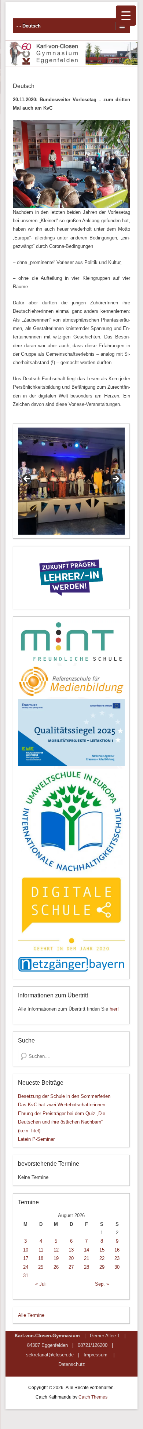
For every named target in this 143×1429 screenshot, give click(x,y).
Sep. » (102, 1284)
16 (117, 1250)
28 (86, 1267)
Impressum (95, 1354)
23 (117, 1258)
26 (56, 1267)
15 (101, 1250)
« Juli (41, 1284)
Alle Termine (31, 1315)
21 (86, 1258)
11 (40, 1250)
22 (101, 1258)
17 (25, 1258)
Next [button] (115, 479)
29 (101, 1267)
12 (56, 1250)
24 (25, 1267)
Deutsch (23, 86)
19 (56, 1258)
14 (86, 1250)
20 (71, 1258)
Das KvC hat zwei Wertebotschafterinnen (61, 1104)
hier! (114, 1009)
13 (71, 1250)
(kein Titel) (29, 1130)
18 (40, 1258)
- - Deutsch (28, 26)
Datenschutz (71, 1364)
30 (117, 1267)
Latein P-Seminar (36, 1139)
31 (25, 1275)
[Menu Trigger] (126, 16)
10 (25, 1250)
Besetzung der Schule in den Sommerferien (64, 1096)
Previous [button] (27, 479)
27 (71, 1267)
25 (40, 1267)
